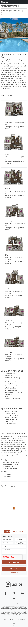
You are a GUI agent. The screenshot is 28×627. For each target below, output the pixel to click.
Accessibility (21, 619)
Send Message (14, 562)
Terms (4, 619)
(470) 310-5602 (14, 569)
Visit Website (14, 573)
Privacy (12, 619)
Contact (7, 532)
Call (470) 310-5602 (17, 532)
